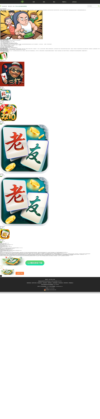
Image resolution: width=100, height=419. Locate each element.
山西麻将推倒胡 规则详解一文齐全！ (4, 254)
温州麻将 (4, 9)
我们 (54, 1)
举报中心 (64, 1)
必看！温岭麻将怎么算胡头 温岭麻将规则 (5, 244)
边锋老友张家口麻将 (2, 226)
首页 (34, 1)
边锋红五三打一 (2, 86)
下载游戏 (1, 89)
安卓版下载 (1, 60)
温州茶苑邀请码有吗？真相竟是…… (4, 246)
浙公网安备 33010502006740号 (51, 289)
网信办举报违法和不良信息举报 (46, 284)
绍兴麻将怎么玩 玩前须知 (5, 51)
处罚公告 (74, 1)
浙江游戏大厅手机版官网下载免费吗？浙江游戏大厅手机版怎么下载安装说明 (9, 250)
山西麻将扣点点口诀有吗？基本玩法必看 (5, 255)
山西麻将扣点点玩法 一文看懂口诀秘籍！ (5, 249)
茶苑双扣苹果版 (2, 121)
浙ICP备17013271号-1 (58, 281)
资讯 (44, 1)
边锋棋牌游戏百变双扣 (2, 239)
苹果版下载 (4, 60)
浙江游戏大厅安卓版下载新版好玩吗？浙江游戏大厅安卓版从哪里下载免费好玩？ (10, 252)
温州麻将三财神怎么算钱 (3, 243)
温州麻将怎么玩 (2, 245)
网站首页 (10, 6)
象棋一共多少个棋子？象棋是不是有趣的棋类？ (5, 248)
